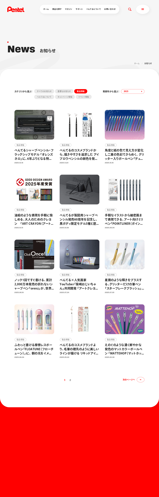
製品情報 (80, 91)
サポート (79, 9)
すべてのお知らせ (44, 91)
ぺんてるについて (93, 9)
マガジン (68, 9)
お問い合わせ (110, 9)
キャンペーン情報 (65, 97)
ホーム (46, 9)
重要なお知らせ (64, 91)
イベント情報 (83, 97)
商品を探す (57, 9)
